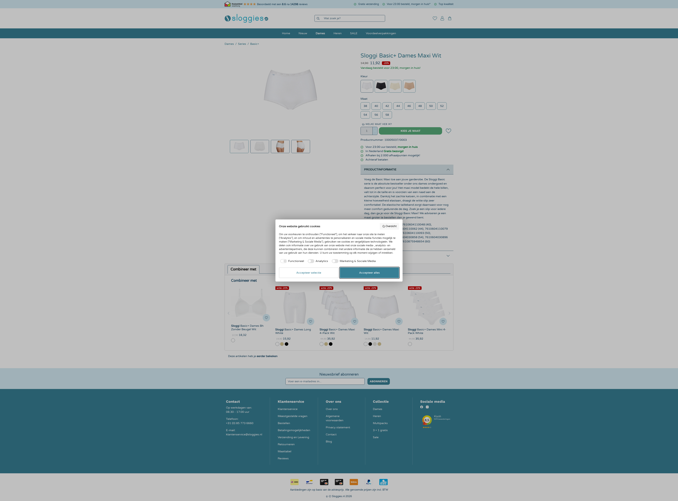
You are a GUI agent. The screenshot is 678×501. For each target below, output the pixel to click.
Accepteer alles (369, 272)
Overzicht (391, 226)
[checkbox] (291, 261)
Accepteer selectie (308, 272)
